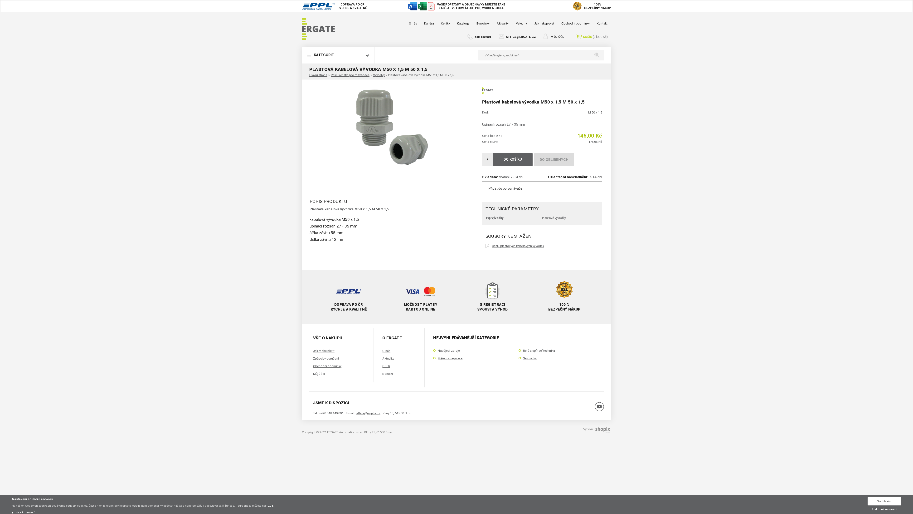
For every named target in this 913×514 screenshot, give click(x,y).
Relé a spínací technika (539, 350)
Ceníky (445, 23)
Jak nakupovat (544, 23)
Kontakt (602, 23)
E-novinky (483, 23)
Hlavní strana (318, 75)
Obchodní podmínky (575, 23)
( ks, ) (595, 37)
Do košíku (513, 159)
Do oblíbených (554, 160)
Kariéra (429, 23)
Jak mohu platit (324, 351)
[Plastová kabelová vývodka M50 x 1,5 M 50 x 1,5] (389, 126)
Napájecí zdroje (449, 350)
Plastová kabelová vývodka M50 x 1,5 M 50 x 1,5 (421, 75)
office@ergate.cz (521, 37)
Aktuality (503, 23)
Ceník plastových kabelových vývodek (518, 246)
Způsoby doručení (326, 358)
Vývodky (379, 75)
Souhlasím (884, 501)
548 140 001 (483, 37)
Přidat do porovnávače (505, 188)
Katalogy (463, 23)
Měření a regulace (450, 358)
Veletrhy (521, 23)
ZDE (270, 505)
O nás (413, 23)
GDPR (386, 366)
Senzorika (530, 358)
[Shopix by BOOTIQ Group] (602, 431)
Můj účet (558, 37)
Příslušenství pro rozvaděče (350, 75)
